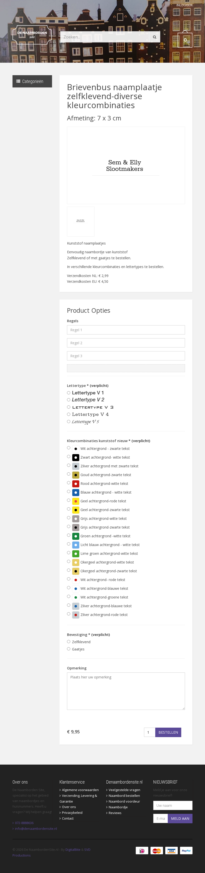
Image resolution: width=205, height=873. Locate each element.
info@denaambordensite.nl (36, 828)
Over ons (69, 807)
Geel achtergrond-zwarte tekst (105, 509)
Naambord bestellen (124, 795)
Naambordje (118, 807)
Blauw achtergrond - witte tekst (106, 492)
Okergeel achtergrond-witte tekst (107, 562)
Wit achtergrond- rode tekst (102, 579)
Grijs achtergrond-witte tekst (103, 518)
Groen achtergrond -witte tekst (105, 536)
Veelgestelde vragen (124, 790)
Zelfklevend (81, 641)
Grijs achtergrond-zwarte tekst (105, 527)
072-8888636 (24, 823)
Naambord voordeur (124, 801)
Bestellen (168, 732)
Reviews (115, 813)
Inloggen (184, 5)
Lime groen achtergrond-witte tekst (109, 553)
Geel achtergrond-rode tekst (103, 501)
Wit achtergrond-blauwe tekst (104, 588)
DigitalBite (73, 849)
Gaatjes (78, 649)
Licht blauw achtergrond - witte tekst (110, 544)
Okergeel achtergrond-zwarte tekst (108, 571)
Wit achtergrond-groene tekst (104, 597)
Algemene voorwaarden (80, 790)
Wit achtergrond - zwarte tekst (105, 448)
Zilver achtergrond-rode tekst (104, 614)
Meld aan (180, 818)
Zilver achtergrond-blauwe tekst (106, 605)
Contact (68, 818)
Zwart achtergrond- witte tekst (105, 457)
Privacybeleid (72, 812)
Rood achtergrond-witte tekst (104, 483)
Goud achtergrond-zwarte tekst (105, 474)
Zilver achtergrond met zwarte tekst (109, 466)
